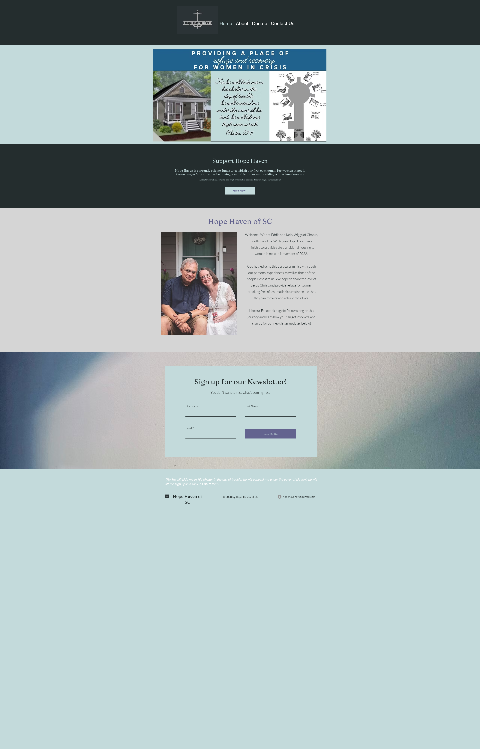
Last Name (251, 406)
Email (189, 428)
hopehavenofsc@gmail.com (299, 496)
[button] (282, 22)
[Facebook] (279, 497)
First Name (192, 406)
